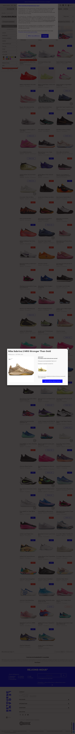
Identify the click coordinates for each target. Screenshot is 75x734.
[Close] (68, 348)
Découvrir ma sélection (52, 381)
